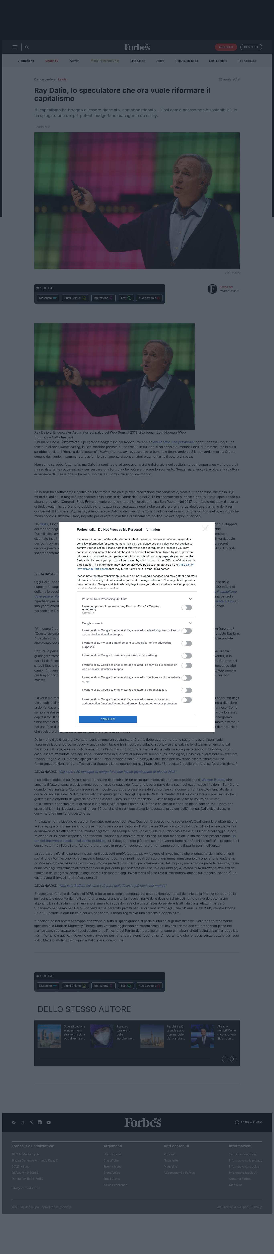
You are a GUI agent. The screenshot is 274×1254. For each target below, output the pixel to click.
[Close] (206, 530)
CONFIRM (108, 719)
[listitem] (137, 599)
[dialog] (137, 627)
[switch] (187, 607)
